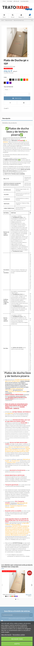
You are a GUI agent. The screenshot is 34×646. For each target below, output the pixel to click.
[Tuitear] (6, 108)
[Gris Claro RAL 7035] (8, 596)
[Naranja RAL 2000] (13, 596)
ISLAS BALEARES (24, 1)
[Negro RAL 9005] (5, 596)
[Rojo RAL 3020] (12, 596)
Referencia (6, 66)
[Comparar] (17, 592)
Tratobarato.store (17, 251)
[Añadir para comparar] (23, 103)
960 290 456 (16, 1)
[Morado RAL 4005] (17, 596)
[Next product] (32, 20)
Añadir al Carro (18, 98)
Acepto (17, 644)
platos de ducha (17, 347)
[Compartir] (4, 108)
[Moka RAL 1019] (9, 596)
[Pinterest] (7, 108)
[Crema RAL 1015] (4, 596)
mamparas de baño (11, 168)
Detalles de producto (9, 123)
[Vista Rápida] (19, 592)
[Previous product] (31, 20)
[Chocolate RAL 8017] (14, 596)
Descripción (6, 118)
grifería (22, 168)
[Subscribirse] (31, 615)
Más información (6, 634)
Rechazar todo (17, 639)
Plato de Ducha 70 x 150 (9, 594)
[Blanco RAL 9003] (3, 596)
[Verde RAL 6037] (10, 596)
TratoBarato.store (17, 294)
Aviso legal (9, 1)
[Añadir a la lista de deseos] (10, 103)
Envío (4, 1)
